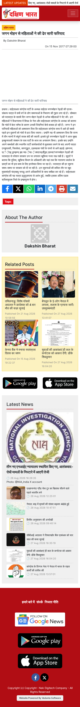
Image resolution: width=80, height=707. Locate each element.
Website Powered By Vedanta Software (40, 698)
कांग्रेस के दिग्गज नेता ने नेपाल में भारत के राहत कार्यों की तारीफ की (48, 568)
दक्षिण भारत (9, 27)
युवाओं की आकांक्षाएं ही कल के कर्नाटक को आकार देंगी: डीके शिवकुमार (57, 353)
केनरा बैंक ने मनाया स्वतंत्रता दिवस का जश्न (20, 351)
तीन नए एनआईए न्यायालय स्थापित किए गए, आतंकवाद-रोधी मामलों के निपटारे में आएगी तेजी (40, 469)
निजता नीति (51, 602)
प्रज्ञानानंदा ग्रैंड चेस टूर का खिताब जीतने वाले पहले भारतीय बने (48, 490)
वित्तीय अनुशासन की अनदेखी (40, 519)
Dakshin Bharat (16, 40)
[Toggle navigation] (73, 13)
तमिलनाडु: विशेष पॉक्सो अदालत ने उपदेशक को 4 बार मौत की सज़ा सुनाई (20, 304)
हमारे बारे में (28, 602)
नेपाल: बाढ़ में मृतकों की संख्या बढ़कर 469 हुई (48, 504)
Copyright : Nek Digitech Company (46, 687)
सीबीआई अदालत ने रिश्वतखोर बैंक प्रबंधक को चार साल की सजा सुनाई (50, 537)
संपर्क (39, 602)
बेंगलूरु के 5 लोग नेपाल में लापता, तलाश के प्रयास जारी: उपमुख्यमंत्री (58, 304)
